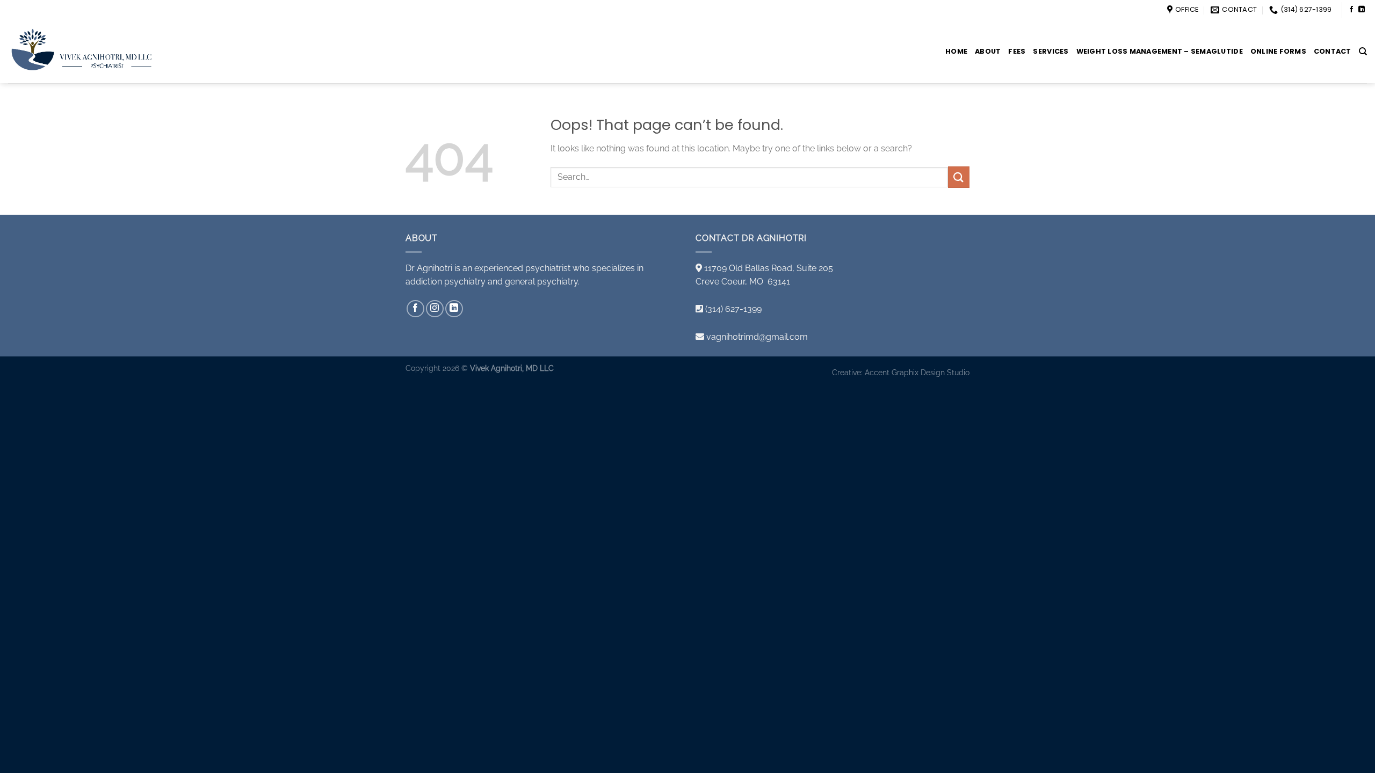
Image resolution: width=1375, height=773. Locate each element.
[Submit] (958, 176)
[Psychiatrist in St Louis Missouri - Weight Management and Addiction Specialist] (93, 51)
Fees (1016, 51)
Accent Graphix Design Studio (917, 372)
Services (1050, 51)
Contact (1332, 51)
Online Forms (1278, 51)
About (988, 51)
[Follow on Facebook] (1351, 9)
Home (956, 51)
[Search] (1363, 51)
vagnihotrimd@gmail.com (757, 337)
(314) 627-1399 (733, 309)
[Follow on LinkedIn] (1361, 9)
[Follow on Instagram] (435, 309)
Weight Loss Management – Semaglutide (1159, 51)
